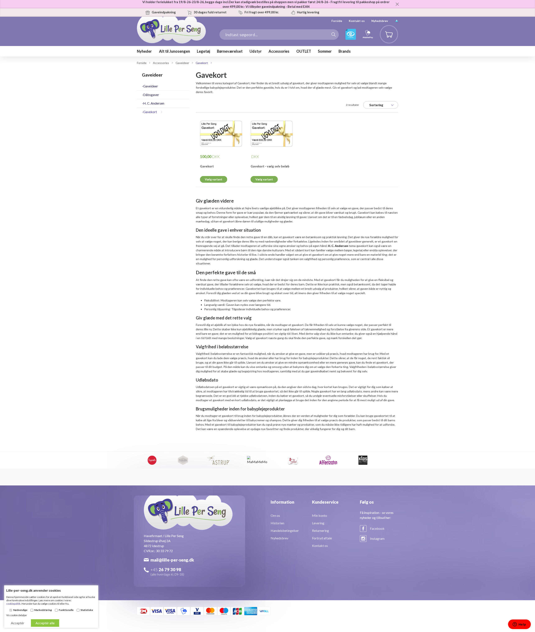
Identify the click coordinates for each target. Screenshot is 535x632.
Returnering (320, 530)
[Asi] (292, 460)
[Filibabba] (183, 460)
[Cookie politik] (396, 21)
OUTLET (303, 51)
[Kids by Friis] (363, 460)
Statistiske (86, 610)
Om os (275, 515)
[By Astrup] (218, 460)
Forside (336, 21)
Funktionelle (66, 610)
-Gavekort (149, 112)
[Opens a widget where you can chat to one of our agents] (519, 624)
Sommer (325, 51)
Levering (318, 523)
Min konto (319, 515)
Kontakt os (357, 21)
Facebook (377, 528)
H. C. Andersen (338, 246)
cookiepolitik (13, 603)
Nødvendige (20, 610)
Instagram (377, 538)
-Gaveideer (150, 86)
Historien (277, 523)
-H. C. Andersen (153, 103)
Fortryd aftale (322, 538)
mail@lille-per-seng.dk (172, 559)
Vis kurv (386, 28)
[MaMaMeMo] (257, 460)
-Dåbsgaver (150, 95)
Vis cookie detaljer (16, 615)
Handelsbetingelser (285, 530)
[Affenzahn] (328, 460)
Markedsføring (43, 610)
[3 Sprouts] (152, 460)
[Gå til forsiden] (171, 36)
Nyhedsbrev (379, 21)
